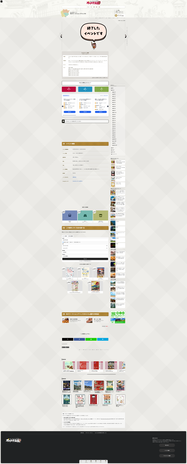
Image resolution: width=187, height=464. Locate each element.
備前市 (114, 110)
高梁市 (114, 106)
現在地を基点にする (77, 242)
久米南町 (114, 141)
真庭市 (114, 116)
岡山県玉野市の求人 (66, 95)
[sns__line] (91, 339)
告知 (99, 6)
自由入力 (71, 242)
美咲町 (114, 143)
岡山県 (64, 347)
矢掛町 (114, 128)
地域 (94, 6)
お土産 (113, 149)
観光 (96, 6)
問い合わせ (167, 445)
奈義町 (114, 136)
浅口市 (114, 120)
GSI (79, 418)
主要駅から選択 (66, 242)
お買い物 (113, 151)
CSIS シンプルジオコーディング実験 (86, 418)
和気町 (114, 122)
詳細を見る (74, 177)
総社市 (114, 104)
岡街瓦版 (13, 440)
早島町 (114, 124)
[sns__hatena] (102, 339)
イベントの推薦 (167, 450)
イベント (88, 6)
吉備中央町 (115, 145)
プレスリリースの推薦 (167, 455)
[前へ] (62, 106)
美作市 (114, 118)
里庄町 (114, 126)
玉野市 (68, 347)
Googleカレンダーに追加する (77, 181)
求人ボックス (106, 95)
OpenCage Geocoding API (105, 418)
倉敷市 (114, 94)
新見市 (114, 108)
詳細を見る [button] (69, 111)
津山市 (114, 96)
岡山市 (114, 92)
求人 (91, 6)
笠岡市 (114, 100)
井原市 (114, 102)
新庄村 (114, 130)
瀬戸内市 (114, 112)
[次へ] (108, 106)
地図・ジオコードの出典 (122, 20)
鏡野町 (114, 132)
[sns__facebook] (79, 339)
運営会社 (82, 432)
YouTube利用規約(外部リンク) (100, 432)
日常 (112, 147)
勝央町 (114, 134)
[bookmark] (116, 15)
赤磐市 (114, 114)
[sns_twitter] (67, 339)
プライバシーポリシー (89, 432)
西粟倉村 (114, 139)
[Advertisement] (85, 133)
